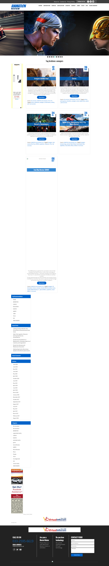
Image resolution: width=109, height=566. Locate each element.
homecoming (63, 144)
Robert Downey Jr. (35, 289)
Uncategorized (16, 459)
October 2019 (16, 378)
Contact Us (63, 2)
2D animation (16, 426)
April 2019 (15, 385)
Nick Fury (33, 144)
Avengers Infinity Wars (41, 78)
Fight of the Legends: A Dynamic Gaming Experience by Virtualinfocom (20, 335)
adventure (36, 102)
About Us (56, 2)
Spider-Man (82, 101)
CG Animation (47, 102)
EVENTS (15, 309)
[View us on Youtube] (93, 2)
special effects (43, 289)
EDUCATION (16, 306)
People (14, 454)
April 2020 (15, 376)
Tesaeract (47, 144)
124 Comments (33, 104)
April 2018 (15, 390)
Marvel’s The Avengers (41, 124)
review (28, 289)
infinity (52, 102)
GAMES (14, 311)
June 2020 (15, 371)
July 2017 (15, 406)
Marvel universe (48, 288)
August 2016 (16, 418)
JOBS (14, 313)
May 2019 (15, 383)
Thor (51, 144)
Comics (34, 288)
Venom (74, 78)
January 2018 (16, 395)
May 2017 (15, 408)
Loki (53, 142)
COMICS (15, 304)
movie (77, 101)
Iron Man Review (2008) (41, 170)
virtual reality (16, 463)
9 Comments (80, 145)
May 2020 (15, 374)
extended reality (16, 440)
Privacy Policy (71, 2)
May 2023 (15, 369)
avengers (42, 102)
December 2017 (16, 397)
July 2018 (15, 388)
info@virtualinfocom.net (18, 546)
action (32, 102)
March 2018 (15, 392)
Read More (41, 97)
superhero (42, 144)
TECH (49, 100)
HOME (14, 299)
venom (87, 101)
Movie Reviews (45, 100)
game (14, 442)
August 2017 (16, 404)
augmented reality (17, 433)
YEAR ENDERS (16, 320)
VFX (51, 100)
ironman (38, 288)
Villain (72, 145)
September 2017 (16, 402)
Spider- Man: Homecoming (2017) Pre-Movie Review (74, 123)
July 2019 (15, 380)
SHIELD (37, 144)
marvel (28, 144)
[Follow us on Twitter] (91, 2)
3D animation (34, 100)
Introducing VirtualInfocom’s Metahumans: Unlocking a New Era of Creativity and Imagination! (21, 341)
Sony (77, 144)
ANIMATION (39, 100)
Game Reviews (16, 445)
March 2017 (15, 413)
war (28, 104)
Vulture (75, 145)
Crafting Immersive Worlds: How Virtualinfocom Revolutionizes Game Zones (21, 330)
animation (68, 101)
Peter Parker (73, 144)
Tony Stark (67, 145)
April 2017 (15, 411)
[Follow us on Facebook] (88, 2)
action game (63, 101)
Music (14, 452)
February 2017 (16, 416)
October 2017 (16, 399)
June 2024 (15, 364)
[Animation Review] (18, 6)
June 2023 (15, 367)
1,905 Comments (64, 102)
